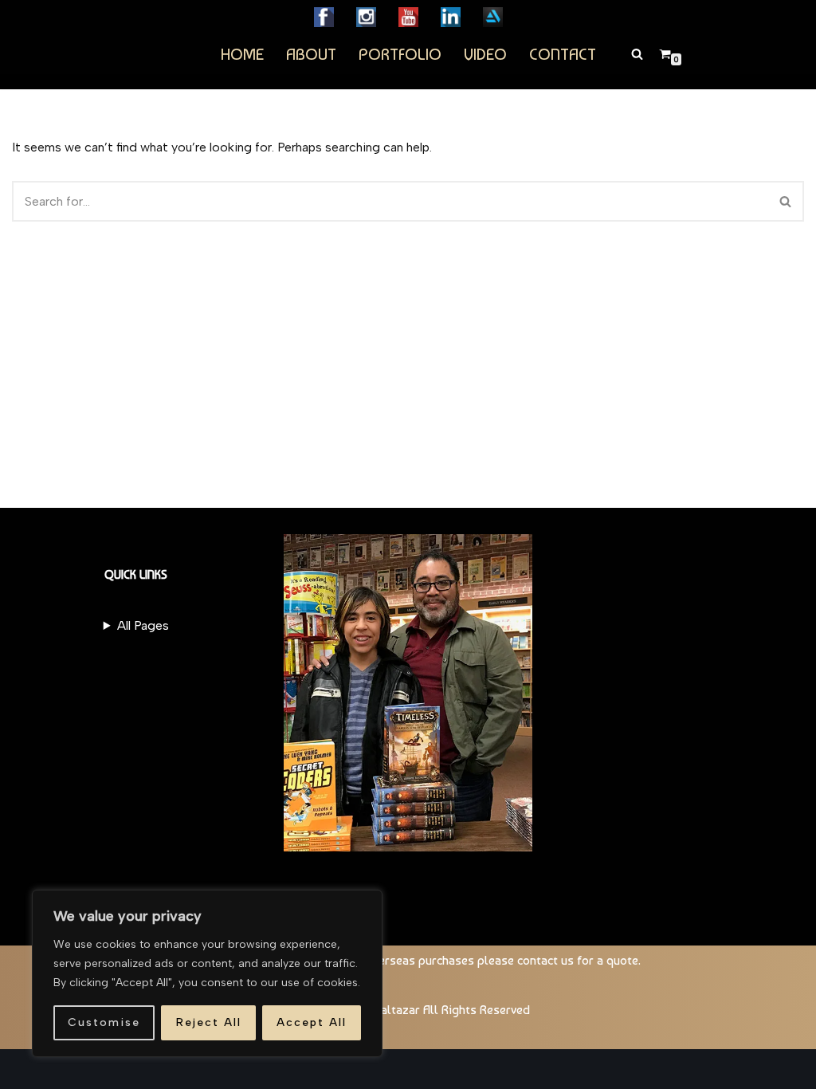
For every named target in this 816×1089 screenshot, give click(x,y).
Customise (104, 1022)
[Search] (637, 54)
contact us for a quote (577, 960)
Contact (562, 54)
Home (242, 54)
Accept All (312, 1022)
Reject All (208, 1022)
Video (485, 54)
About (311, 54)
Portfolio (400, 54)
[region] (207, 973)
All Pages (143, 625)
